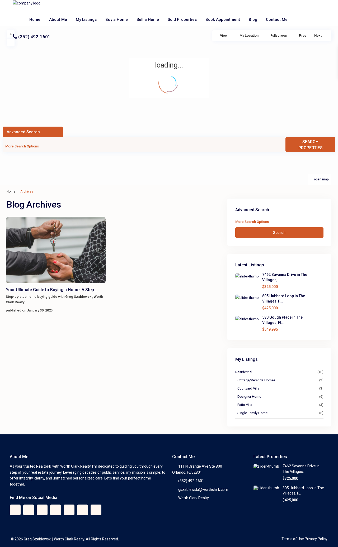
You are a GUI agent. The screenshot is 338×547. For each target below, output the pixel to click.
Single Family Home (252, 413)
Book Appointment (222, 19)
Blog (253, 19)
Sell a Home (148, 19)
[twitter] (28, 510)
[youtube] (82, 510)
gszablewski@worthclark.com (203, 489)
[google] (42, 510)
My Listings (86, 19)
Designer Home (249, 397)
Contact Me (277, 19)
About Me (58, 19)
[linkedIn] (55, 510)
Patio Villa (244, 405)
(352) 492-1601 (34, 36)
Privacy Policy (316, 539)
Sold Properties (182, 19)
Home (34, 19)
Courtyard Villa (248, 388)
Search (279, 233)
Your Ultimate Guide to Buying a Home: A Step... (51, 289)
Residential (243, 372)
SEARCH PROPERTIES (310, 144)
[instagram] (96, 510)
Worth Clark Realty (193, 498)
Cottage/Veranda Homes (256, 380)
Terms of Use (292, 539)
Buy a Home (116, 19)
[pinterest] (69, 510)
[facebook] (15, 510)
